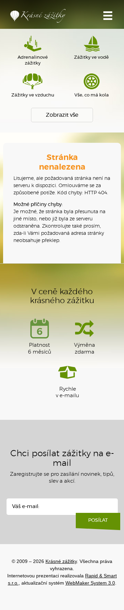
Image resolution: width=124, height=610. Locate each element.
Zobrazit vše (62, 115)
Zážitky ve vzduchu (32, 95)
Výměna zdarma (84, 349)
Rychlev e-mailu (67, 393)
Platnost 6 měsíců (39, 349)
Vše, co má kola (91, 95)
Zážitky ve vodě (91, 57)
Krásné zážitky (45, 17)
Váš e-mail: (25, 506)
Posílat (98, 520)
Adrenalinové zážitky (33, 60)
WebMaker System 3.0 (90, 583)
